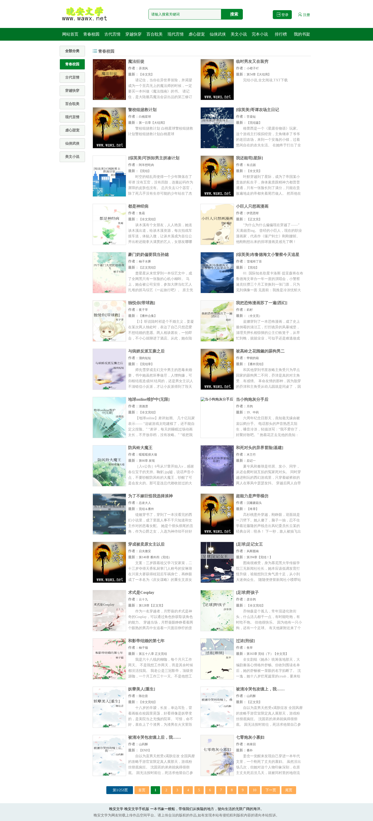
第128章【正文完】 (152, 605)
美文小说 (239, 34)
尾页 (288, 790)
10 (254, 790)
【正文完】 (254, 219)
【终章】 (253, 509)
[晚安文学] (85, 14)
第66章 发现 (147, 460)
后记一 (251, 460)
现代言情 (175, 34)
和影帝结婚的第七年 (146, 641)
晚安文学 (116, 809)
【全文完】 (146, 74)
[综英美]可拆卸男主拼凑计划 (153, 158)
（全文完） (254, 316)
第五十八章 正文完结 (153, 654)
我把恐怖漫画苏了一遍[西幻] (261, 303)
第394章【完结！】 (260, 557)
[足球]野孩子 (247, 592)
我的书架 (302, 34)
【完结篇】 (254, 123)
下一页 (270, 790)
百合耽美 (154, 34)
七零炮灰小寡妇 (250, 737)
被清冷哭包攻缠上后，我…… (154, 737)
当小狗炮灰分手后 (252, 399)
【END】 (145, 750)
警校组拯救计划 (142, 109)
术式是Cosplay (141, 592)
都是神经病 (138, 206)
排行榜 (281, 34)
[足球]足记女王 (249, 544)
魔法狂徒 (136, 61)
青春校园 (91, 34)
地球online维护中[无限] (148, 399)
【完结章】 (146, 364)
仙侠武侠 (218, 34)
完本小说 (260, 34)
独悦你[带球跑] (141, 303)
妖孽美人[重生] (141, 689)
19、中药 (253, 412)
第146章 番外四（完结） (155, 557)
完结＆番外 (146, 509)
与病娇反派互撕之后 (146, 351)
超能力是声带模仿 (252, 496)
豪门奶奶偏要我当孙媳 (148, 254)
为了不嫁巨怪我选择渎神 (150, 496)
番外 (250, 750)
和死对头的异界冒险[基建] (259, 447)
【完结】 (145, 171)
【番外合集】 (148, 316)
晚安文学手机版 (136, 809)
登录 (284, 15)
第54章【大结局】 (259, 74)
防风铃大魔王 (140, 447)
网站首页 (70, 34)
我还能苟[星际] (249, 158)
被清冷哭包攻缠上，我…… (260, 689)
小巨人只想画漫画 (252, 206)
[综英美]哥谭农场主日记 (257, 109)
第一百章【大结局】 (152, 123)
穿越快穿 (133, 34)
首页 (141, 790)
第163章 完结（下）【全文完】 (268, 654)
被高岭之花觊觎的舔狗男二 (260, 351)
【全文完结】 (148, 219)
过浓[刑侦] (245, 641)
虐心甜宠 (197, 34)
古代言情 (112, 34)
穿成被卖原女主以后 (146, 544)
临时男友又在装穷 (252, 61)
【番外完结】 (256, 364)
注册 (306, 15)
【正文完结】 (148, 267)
